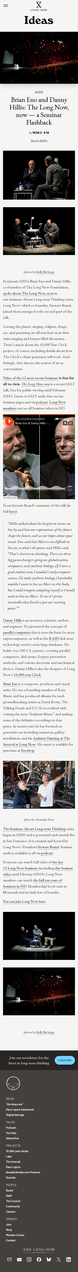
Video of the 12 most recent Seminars (30, 377)
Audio (39, 92)
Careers (10, 1211)
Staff (9, 1195)
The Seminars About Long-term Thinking (34, 828)
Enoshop (27, 750)
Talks (10, 1122)
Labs (9, 1156)
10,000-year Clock (27, 674)
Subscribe (65, 1060)
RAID (54, 638)
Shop (9, 1229)
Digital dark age (15, 1114)
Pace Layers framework (20, 1109)
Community (13, 1206)
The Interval (13, 1161)
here (12, 511)
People (11, 1185)
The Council (13, 1201)
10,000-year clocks (17, 1151)
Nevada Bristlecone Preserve (23, 1172)
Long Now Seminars (23, 868)
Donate (11, 1219)
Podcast (11, 1127)
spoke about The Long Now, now (28, 293)
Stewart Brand (48, 846)
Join (8, 1224)
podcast (42, 402)
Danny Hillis (12, 620)
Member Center (15, 1235)
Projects (13, 1145)
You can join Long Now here (24, 901)
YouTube (11, 1133)
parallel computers (17, 632)
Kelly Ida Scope (45, 272)
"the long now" (14, 1104)
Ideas (10, 1098)
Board (9, 1190)
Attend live (12, 1138)
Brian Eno (10, 683)
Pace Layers (13, 1167)
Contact (11, 1240)
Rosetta (10, 1177)
